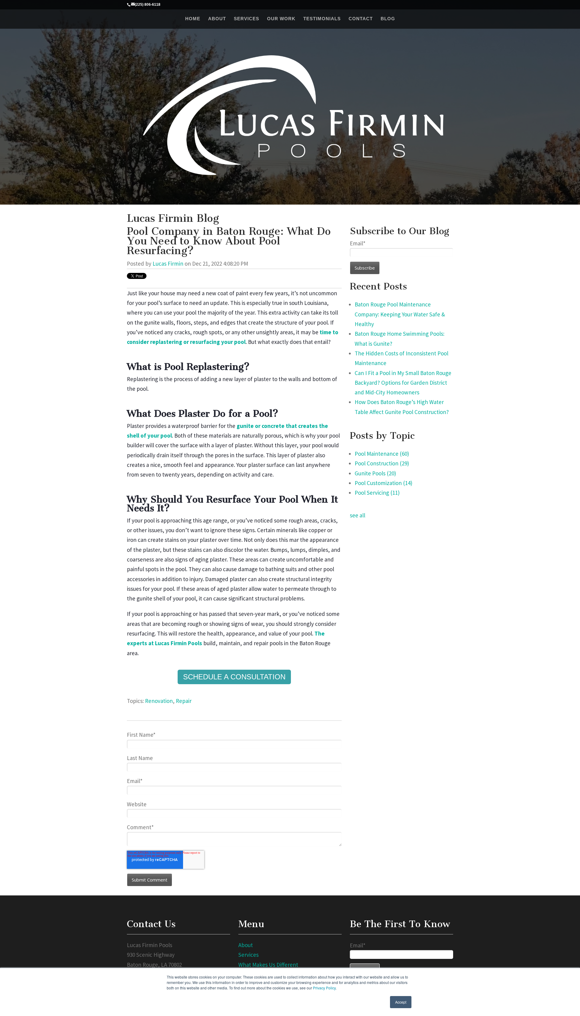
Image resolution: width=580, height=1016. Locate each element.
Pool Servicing (377, 492)
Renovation (159, 700)
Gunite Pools (375, 473)
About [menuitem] (217, 18)
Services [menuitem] (246, 18)
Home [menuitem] (192, 18)
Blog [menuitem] (388, 18)
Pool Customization (383, 483)
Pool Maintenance (382, 453)
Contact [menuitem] (361, 18)
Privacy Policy (324, 987)
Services (248, 954)
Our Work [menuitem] (281, 18)
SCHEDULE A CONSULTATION (234, 677)
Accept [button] (400, 1002)
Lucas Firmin (168, 263)
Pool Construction (382, 463)
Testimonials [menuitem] (322, 18)
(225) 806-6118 (147, 4)
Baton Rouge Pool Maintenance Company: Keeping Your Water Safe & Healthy (400, 314)
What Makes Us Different (268, 964)
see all (357, 515)
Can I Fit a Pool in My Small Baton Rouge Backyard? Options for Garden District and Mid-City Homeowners (403, 382)
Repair (184, 700)
